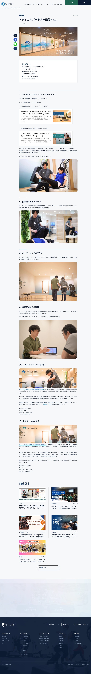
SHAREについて (28, 4)
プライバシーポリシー (6, 664)
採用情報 (59, 4)
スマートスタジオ (46, 404)
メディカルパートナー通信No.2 (16, 8)
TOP (3, 8)
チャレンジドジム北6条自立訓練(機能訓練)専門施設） (33, 445)
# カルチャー (22, 23)
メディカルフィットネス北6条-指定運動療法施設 (31, 389)
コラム (21, 15)
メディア (54, 4)
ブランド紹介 (36, 4)
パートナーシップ (46, 4)
